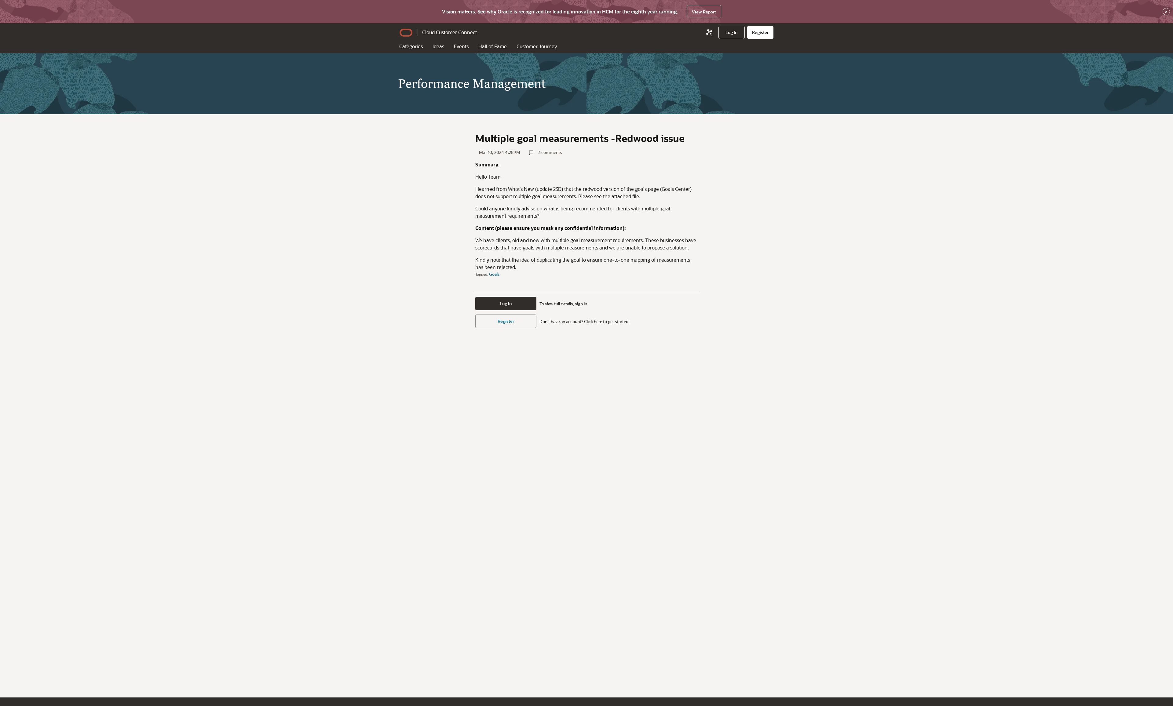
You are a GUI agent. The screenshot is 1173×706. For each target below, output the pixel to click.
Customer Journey (537, 46)
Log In (506, 303)
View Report (704, 12)
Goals (494, 274)
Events (461, 46)
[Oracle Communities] (709, 32)
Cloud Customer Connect (449, 32)
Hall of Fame (492, 46)
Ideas (438, 46)
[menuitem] (731, 32)
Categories (411, 46)
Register (506, 321)
